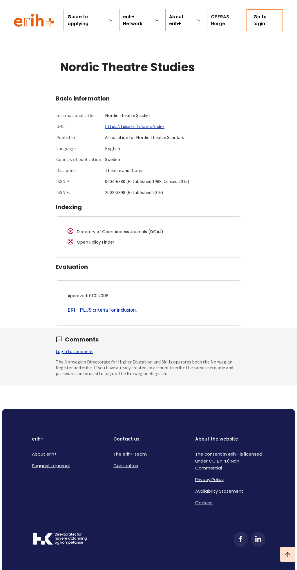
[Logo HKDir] (60, 539)
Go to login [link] (260, 20)
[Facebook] (241, 539)
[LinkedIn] (258, 539)
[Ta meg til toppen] (287, 554)
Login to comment (74, 351)
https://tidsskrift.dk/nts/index (134, 126)
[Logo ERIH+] (34, 20)
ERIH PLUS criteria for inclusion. (102, 309)
